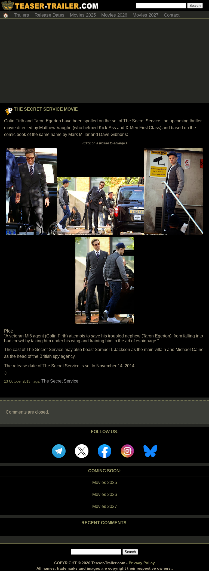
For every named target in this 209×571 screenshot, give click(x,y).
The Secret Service (59, 381)
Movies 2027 (145, 15)
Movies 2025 (83, 15)
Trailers (21, 15)
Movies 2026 (114, 15)
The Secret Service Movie (46, 109)
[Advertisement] (104, 62)
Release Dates (49, 15)
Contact (172, 15)
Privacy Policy (142, 563)
